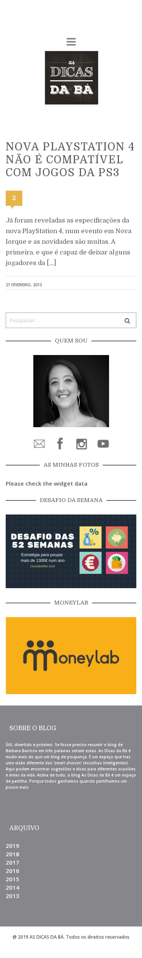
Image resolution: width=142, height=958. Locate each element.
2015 (12, 879)
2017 (12, 862)
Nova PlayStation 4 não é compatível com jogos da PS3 (70, 160)
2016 (12, 870)
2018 (12, 854)
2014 (12, 887)
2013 (12, 896)
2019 (12, 845)
